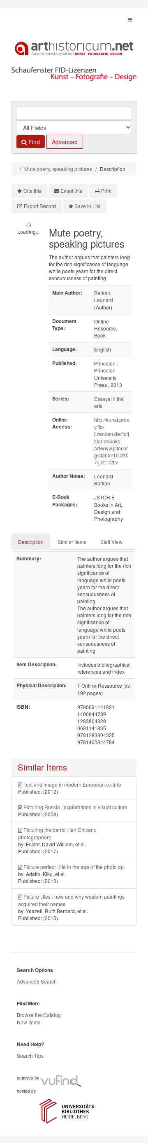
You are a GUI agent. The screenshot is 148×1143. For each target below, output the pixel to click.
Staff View (111, 541)
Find (33, 142)
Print (106, 190)
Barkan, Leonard (103, 296)
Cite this (32, 190)
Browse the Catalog (39, 1014)
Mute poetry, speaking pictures (58, 168)
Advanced (65, 142)
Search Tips (30, 1055)
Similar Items (72, 541)
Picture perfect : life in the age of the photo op (73, 866)
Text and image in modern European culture (72, 784)
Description (31, 541)
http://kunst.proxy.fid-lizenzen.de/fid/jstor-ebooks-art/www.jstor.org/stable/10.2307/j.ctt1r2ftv (111, 441)
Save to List (87, 205)
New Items (28, 1022)
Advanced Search (37, 981)
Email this (71, 190)
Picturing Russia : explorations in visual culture (75, 806)
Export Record (40, 205)
